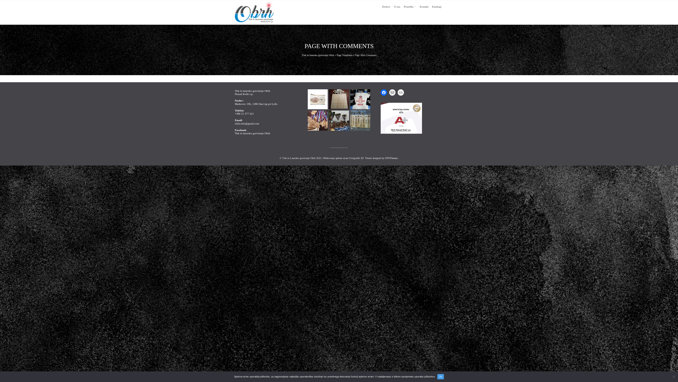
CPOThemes (391, 158)
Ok (440, 376)
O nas (397, 6)
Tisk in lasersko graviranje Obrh (318, 55)
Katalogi (436, 6)
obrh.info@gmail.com (247, 123)
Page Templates (344, 55)
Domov (386, 6)
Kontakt (424, 6)
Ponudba (409, 6)
